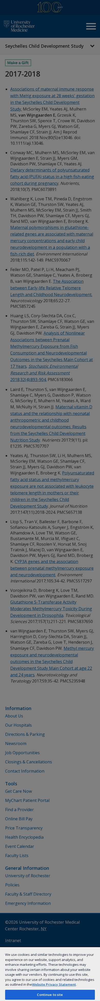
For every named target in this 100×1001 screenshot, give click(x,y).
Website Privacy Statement (54, 984)
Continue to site (50, 994)
